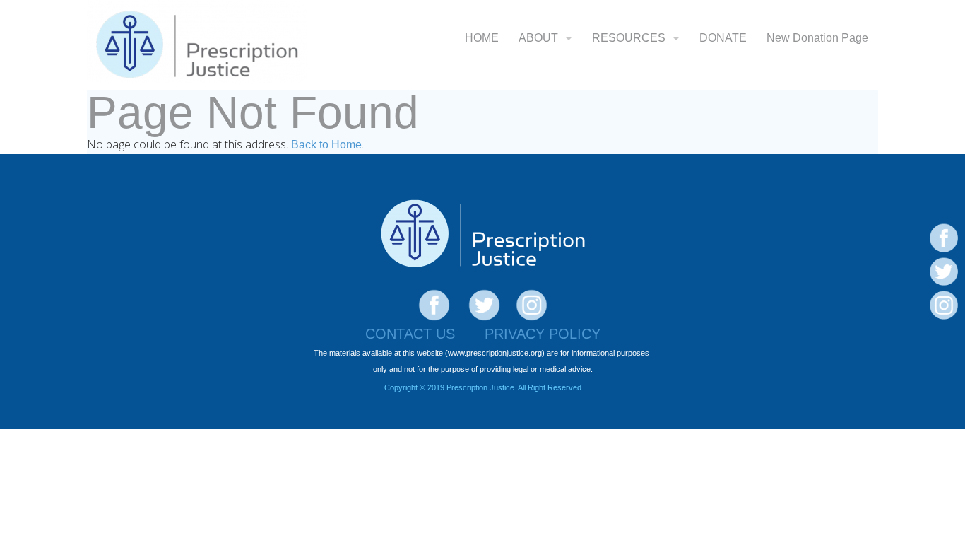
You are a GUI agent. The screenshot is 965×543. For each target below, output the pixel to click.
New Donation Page (817, 38)
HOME (482, 38)
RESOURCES (628, 38)
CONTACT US (410, 333)
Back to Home (326, 145)
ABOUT (538, 38)
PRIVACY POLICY (542, 333)
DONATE (723, 38)
